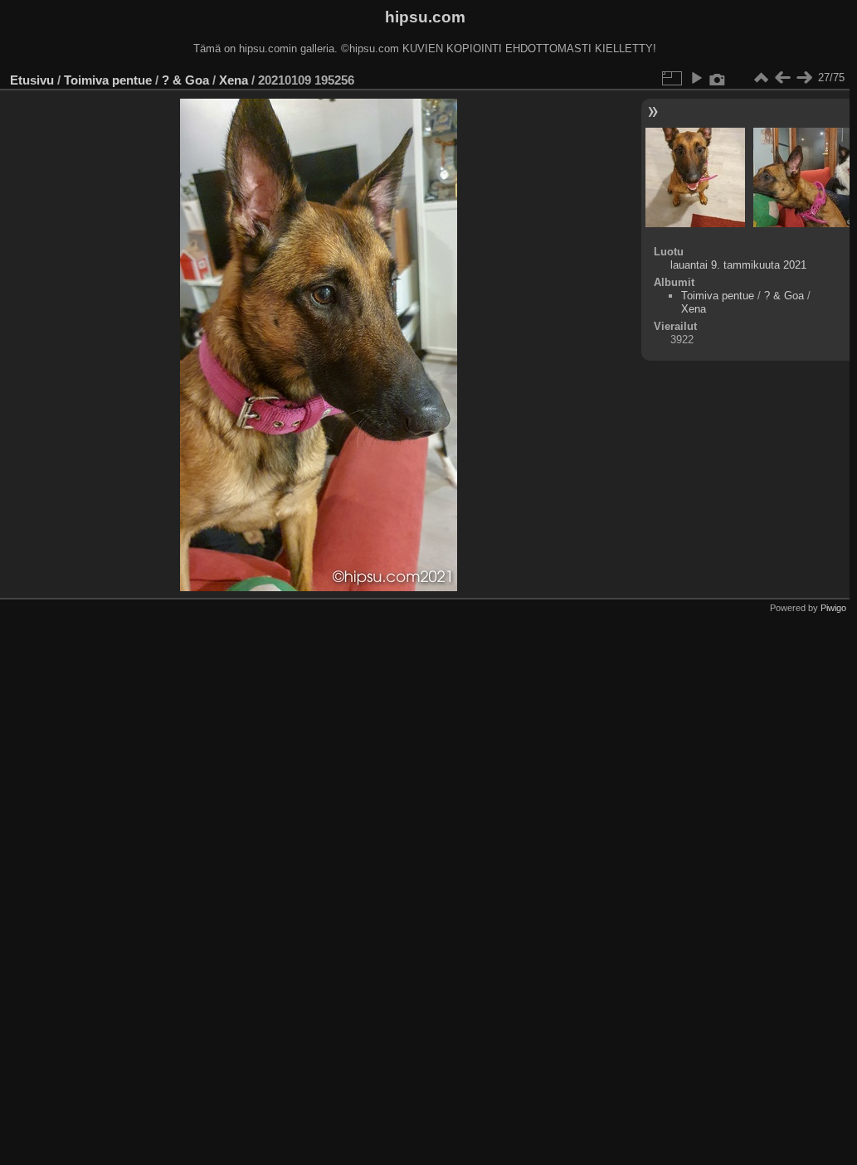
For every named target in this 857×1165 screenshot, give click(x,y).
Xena (233, 80)
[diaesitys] (696, 78)
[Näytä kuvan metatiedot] (717, 78)
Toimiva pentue (108, 80)
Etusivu (32, 80)
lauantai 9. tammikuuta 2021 (738, 265)
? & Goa (185, 80)
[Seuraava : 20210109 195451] (804, 78)
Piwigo (833, 608)
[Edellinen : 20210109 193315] (782, 78)
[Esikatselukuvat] (761, 78)
